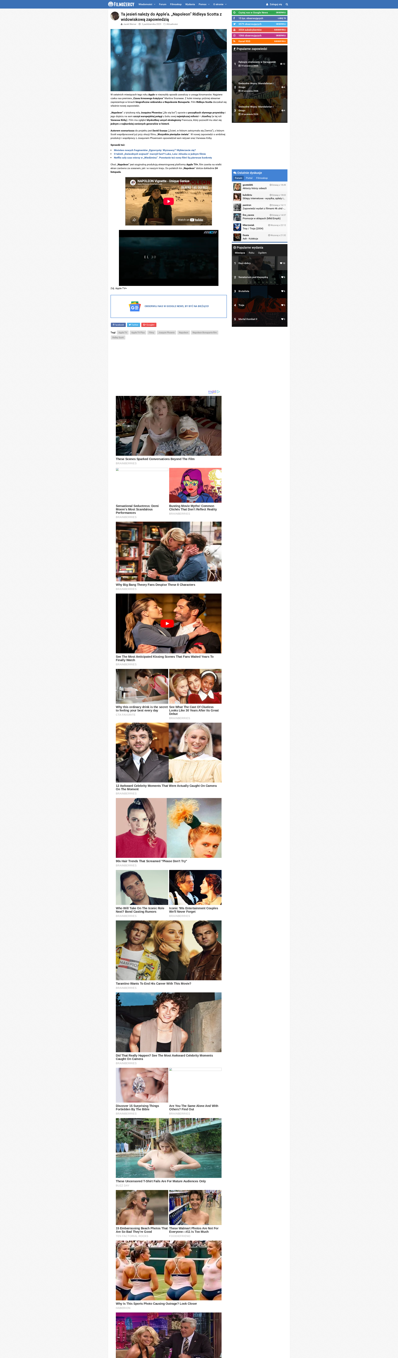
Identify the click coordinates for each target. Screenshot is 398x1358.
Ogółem (262, 252)
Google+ (150, 324)
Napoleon (183, 332)
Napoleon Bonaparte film (205, 332)
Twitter (134, 324)
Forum (162, 4)
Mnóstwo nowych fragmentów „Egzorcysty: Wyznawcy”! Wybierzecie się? (155, 150)
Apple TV (122, 332)
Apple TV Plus (138, 332)
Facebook (119, 324)
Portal (249, 178)
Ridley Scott (118, 337)
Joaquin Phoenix (166, 332)
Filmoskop (176, 4)
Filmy (151, 332)
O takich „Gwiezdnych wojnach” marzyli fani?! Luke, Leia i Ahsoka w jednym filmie (160, 153)
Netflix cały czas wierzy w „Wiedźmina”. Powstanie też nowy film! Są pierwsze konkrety (163, 157)
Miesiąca (240, 252)
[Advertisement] (169, 365)
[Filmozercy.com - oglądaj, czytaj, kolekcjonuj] (121, 4)
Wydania (190, 4)
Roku (251, 252)
